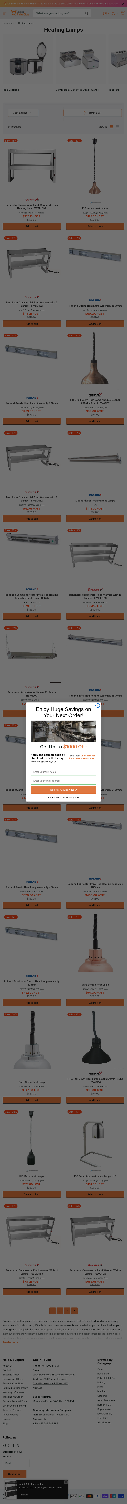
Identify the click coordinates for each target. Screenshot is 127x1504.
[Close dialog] (98, 705)
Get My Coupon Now (63, 789)
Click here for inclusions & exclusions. (82, 757)
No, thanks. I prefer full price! (63, 797)
